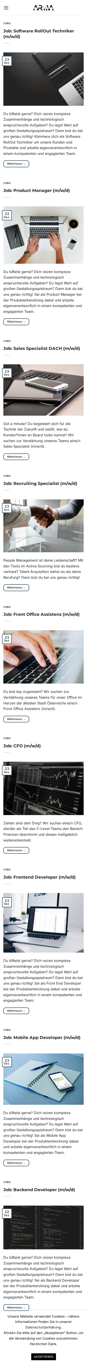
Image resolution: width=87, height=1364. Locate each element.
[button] (6, 7)
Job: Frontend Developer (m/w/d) (39, 877)
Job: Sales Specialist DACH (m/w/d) (41, 348)
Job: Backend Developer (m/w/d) (39, 1189)
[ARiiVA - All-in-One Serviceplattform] (43, 7)
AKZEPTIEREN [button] (43, 1356)
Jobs (6, 23)
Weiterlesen (16, 163)
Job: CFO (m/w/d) (22, 745)
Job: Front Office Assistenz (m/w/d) (41, 614)
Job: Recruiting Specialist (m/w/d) (40, 483)
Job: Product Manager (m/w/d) (36, 190)
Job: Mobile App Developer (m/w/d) (42, 1037)
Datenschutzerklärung (43, 1327)
